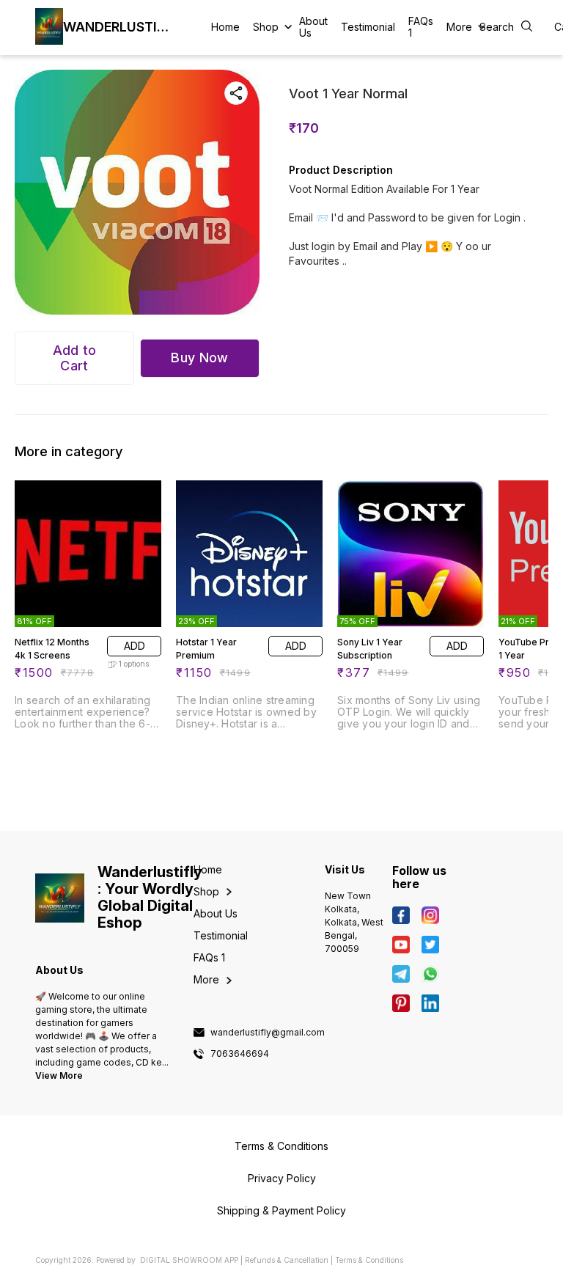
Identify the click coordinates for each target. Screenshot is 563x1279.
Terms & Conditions (369, 1260)
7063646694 (239, 1054)
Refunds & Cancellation (286, 1260)
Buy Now (199, 357)
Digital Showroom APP (189, 1260)
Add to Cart (75, 357)
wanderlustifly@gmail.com (267, 1032)
